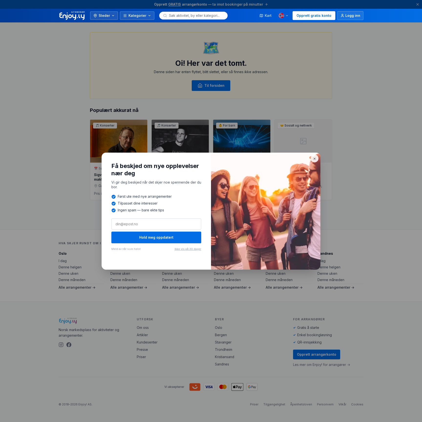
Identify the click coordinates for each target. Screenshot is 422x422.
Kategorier (137, 15)
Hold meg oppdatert (156, 237)
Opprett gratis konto (313, 15)
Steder (104, 15)
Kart (268, 15)
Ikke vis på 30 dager (188, 249)
